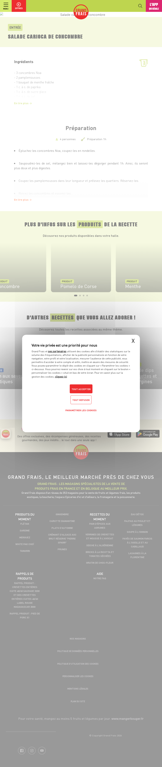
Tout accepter (81, 389)
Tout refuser (81, 400)
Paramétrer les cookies (81, 410)
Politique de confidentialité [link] (81, 419)
